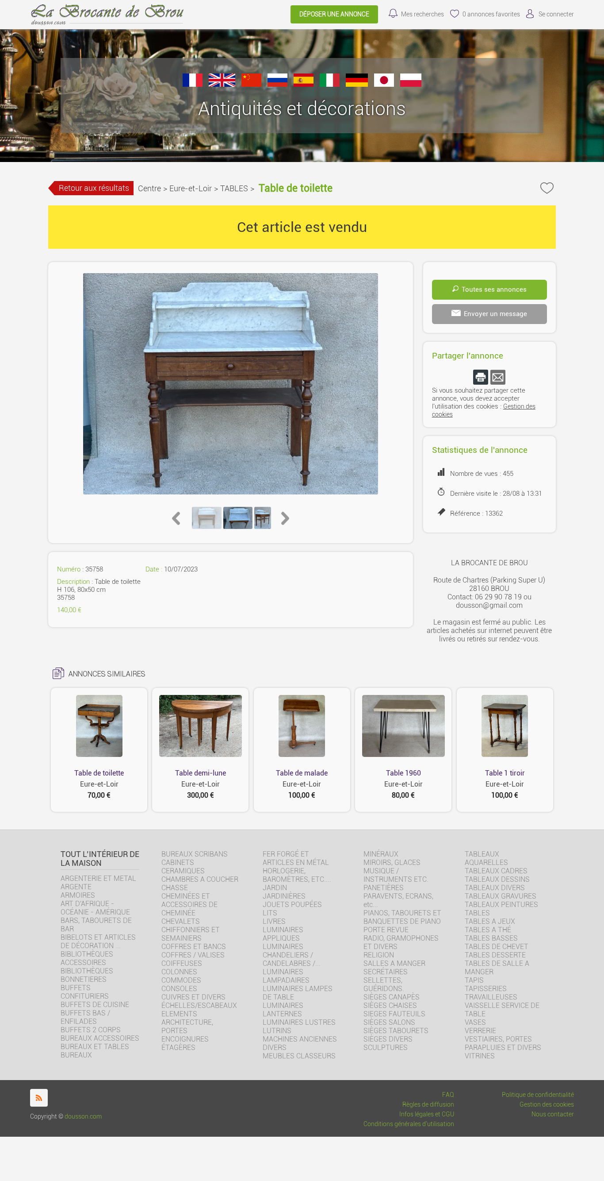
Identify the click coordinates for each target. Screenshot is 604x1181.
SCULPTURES (385, 1047)
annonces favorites (491, 14)
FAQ (448, 1095)
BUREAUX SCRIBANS (194, 854)
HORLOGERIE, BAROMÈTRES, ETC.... (297, 875)
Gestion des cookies (547, 1104)
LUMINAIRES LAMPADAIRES (286, 976)
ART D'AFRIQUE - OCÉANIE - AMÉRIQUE (95, 907)
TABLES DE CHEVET (496, 946)
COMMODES (181, 980)
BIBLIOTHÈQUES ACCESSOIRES (87, 958)
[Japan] (384, 84)
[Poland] (410, 84)
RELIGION (378, 955)
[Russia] (277, 84)
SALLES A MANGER (394, 963)
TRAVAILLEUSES (491, 997)
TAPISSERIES (486, 988)
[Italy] (330, 84)
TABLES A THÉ (488, 930)
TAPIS (474, 980)
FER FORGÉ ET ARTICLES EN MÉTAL (296, 858)
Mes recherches (422, 14)
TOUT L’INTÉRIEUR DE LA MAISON (100, 859)
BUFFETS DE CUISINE (95, 1004)
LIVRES (274, 921)
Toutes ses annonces (494, 289)
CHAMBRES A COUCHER (199, 879)
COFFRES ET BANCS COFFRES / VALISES (193, 950)
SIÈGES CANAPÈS (391, 997)
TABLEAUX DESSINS (497, 879)
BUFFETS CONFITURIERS (85, 992)
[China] (251, 84)
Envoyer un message (495, 314)
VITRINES (480, 1056)
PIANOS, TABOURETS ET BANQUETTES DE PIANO (402, 917)
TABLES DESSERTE (495, 955)
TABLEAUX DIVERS (495, 888)
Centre (149, 188)
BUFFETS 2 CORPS (91, 1030)
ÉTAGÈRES (178, 1047)
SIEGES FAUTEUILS (394, 1014)
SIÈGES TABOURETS (395, 1031)
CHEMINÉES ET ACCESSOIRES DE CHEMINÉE (189, 904)
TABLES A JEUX (490, 921)
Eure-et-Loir (190, 188)
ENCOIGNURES (185, 1039)
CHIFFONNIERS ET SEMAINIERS (190, 934)
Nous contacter (552, 1114)
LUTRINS (277, 1031)
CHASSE (174, 888)
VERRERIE (480, 1031)
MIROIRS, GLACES (392, 862)
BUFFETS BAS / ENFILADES (85, 1017)
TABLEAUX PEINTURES (501, 904)
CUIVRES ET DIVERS (193, 997)
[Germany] (357, 84)
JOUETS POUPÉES (292, 904)
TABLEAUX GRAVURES (500, 896)
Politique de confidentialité (538, 1095)
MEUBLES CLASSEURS (299, 1056)
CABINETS (177, 862)
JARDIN (275, 888)
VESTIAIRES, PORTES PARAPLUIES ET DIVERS (503, 1043)
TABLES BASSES (491, 938)
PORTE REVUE (386, 930)
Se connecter (556, 14)
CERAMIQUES (183, 871)
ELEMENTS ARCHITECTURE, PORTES (187, 1022)
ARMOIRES (78, 895)
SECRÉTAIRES (385, 972)
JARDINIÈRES (284, 896)
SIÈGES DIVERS (388, 1039)
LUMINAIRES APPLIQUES (283, 934)
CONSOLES (179, 988)
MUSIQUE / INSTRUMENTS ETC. (395, 875)
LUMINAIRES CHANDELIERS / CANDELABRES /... (292, 955)
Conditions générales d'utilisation (408, 1124)
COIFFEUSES (181, 963)
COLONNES (179, 972)
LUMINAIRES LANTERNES (283, 1009)
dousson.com (83, 1116)
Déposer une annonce (334, 14)
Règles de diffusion (428, 1104)
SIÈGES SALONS (389, 1022)
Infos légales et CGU (426, 1114)
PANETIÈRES (383, 888)
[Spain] (303, 84)
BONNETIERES (84, 979)
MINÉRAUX (380, 854)
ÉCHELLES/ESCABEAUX (199, 1005)
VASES (475, 1022)
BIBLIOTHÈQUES (87, 971)
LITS (270, 913)
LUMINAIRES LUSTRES (299, 1022)
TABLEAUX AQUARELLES (486, 858)
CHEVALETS (180, 921)
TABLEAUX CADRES (496, 871)
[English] (222, 84)
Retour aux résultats (94, 188)
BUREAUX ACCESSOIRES (100, 1038)
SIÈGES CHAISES (390, 1005)
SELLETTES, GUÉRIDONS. (383, 984)
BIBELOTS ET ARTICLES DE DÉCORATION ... (98, 941)
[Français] (193, 84)
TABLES (234, 188)
